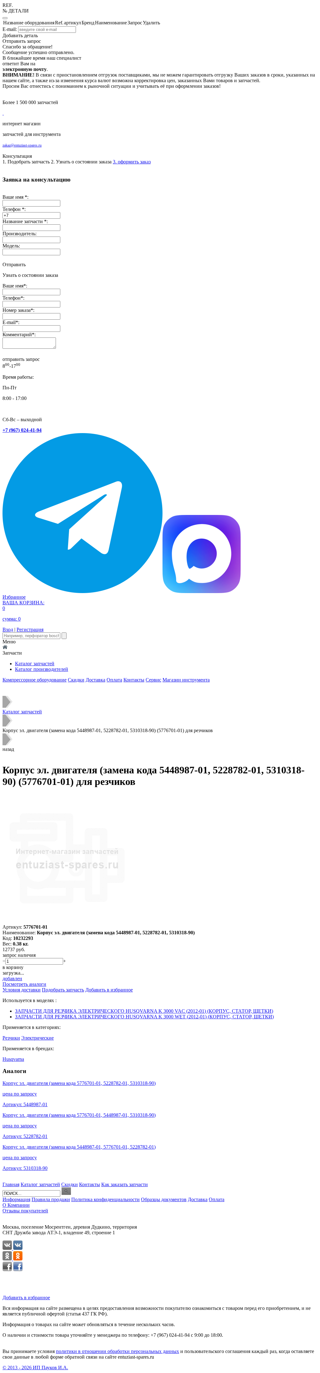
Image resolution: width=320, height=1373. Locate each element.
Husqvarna (13, 1059)
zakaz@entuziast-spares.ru (22, 145)
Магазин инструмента (186, 679)
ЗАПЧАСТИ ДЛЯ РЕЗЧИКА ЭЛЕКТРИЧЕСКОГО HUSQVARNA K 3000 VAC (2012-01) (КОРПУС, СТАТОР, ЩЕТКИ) (144, 1011)
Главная (10, 1184)
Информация (16, 1199)
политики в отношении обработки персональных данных (117, 1351)
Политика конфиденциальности (105, 1199)
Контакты (133, 679)
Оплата (114, 679)
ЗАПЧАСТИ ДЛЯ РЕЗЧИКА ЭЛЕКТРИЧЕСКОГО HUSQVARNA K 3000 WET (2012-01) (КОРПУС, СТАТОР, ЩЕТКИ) (144, 1016)
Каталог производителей (41, 669)
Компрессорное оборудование (34, 679)
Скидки (76, 679)
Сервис (153, 679)
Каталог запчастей (34, 663)
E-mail (9, 322)
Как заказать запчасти (124, 1184)
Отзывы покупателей (25, 1210)
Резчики (11, 1038)
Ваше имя (12, 285)
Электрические (37, 1038)
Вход (7, 629)
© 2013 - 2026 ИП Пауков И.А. (35, 1367)
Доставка (95, 679)
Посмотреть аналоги (24, 984)
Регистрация (30, 629)
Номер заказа (16, 310)
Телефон (11, 298)
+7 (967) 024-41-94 (22, 430)
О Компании (16, 1205)
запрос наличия (19, 955)
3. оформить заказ (132, 161)
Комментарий (17, 334)
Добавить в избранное (26, 1297)
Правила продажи (51, 1199)
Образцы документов (164, 1199)
